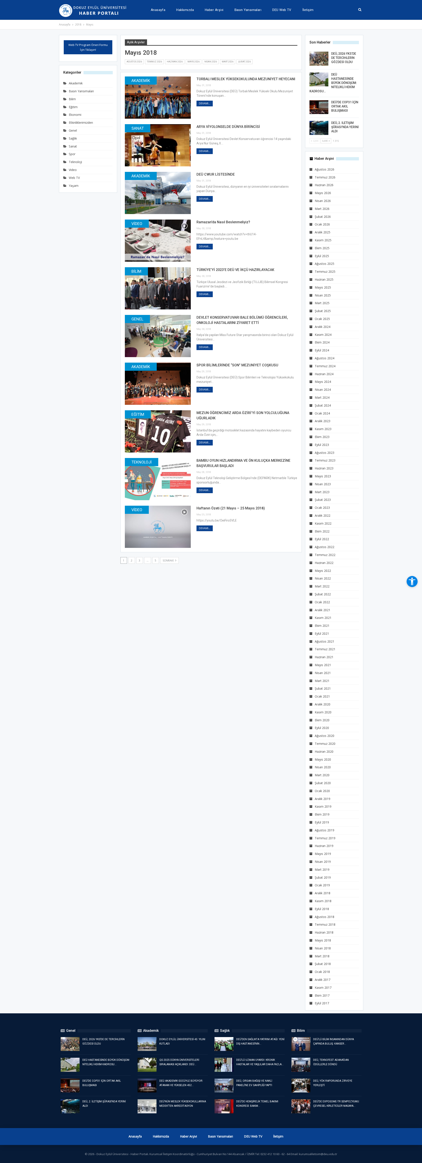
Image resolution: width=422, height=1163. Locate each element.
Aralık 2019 (322, 799)
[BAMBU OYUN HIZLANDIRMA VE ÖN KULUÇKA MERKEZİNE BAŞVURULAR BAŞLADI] (158, 479)
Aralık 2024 (322, 327)
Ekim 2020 (322, 720)
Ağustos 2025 (324, 264)
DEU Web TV (281, 10)
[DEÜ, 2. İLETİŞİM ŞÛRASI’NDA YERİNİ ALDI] (318, 128)
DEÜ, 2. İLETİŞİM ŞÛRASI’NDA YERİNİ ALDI (345, 127)
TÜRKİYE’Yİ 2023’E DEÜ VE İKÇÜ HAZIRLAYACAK (235, 270)
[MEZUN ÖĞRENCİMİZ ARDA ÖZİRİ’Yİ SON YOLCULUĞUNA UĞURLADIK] (158, 431)
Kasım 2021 (323, 618)
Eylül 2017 (322, 1003)
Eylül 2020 (322, 728)
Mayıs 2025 (323, 287)
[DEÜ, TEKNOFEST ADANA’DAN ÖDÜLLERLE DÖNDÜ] (300, 1065)
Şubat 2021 (323, 688)
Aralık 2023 (322, 421)
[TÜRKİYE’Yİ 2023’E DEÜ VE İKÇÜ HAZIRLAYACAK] (158, 288)
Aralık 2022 (322, 515)
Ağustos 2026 (134, 61)
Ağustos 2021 (324, 641)
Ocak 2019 (322, 885)
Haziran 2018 (324, 932)
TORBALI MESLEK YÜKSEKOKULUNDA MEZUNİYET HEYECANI (245, 79)
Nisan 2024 (323, 389)
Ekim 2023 (322, 437)
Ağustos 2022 (324, 547)
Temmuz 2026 (154, 61)
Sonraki (168, 560)
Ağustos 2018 (324, 917)
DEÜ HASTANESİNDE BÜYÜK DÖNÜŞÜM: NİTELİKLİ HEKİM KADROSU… (333, 83)
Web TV (74, 178)
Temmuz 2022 (325, 555)
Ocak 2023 (322, 507)
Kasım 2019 (323, 806)
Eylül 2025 (322, 256)
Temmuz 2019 (325, 838)
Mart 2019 (322, 869)
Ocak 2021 (322, 696)
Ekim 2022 (322, 531)
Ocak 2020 (322, 791)
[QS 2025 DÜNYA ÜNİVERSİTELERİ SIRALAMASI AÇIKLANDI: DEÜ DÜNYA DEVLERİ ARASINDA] (147, 1065)
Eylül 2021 (322, 633)
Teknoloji (141, 462)
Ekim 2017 (322, 995)
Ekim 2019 (322, 814)
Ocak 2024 (322, 413)
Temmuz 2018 (325, 924)
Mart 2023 (322, 492)
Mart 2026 (227, 61)
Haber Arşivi (214, 10)
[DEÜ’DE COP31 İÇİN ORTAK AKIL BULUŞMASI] (318, 107)
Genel (137, 319)
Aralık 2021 (322, 610)
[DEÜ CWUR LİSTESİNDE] (158, 193)
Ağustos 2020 (324, 736)
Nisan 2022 (323, 578)
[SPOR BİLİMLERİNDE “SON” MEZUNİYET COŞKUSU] (158, 384)
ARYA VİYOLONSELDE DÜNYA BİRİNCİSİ (228, 127)
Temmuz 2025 (325, 271)
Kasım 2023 (323, 429)
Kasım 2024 (323, 335)
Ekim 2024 (322, 342)
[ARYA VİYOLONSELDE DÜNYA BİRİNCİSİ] (158, 145)
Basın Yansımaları (248, 10)
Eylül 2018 (322, 909)
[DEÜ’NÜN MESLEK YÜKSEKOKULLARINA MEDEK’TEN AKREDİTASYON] (147, 1106)
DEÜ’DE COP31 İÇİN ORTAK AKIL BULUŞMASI (344, 106)
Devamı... (204, 103)
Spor (72, 154)
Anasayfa (158, 10)
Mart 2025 (322, 303)
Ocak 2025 (322, 319)
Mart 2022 (322, 586)
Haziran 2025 (324, 279)
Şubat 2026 (244, 61)
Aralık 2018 (322, 893)
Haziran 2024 (324, 374)
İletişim (308, 10)
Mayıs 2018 (323, 940)
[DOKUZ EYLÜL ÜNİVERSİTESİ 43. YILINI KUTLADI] (147, 1044)
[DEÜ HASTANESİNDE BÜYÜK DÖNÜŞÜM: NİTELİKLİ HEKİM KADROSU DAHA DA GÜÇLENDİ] (318, 80)
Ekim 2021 (322, 625)
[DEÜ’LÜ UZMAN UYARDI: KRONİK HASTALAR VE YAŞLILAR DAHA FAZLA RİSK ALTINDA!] (224, 1065)
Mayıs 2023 (323, 476)
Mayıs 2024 (323, 382)
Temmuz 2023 (325, 460)
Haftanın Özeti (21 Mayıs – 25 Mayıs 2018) (230, 508)
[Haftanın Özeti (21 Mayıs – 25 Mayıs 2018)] (158, 527)
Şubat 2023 (323, 500)
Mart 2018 (322, 956)
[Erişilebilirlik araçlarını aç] (412, 581)
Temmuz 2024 (325, 366)
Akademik (140, 80)
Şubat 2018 (323, 964)
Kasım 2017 (323, 987)
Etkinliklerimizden (81, 122)
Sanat (137, 128)
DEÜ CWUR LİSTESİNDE (215, 174)
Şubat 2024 (323, 405)
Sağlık (73, 138)
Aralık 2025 (322, 232)
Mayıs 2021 (323, 665)
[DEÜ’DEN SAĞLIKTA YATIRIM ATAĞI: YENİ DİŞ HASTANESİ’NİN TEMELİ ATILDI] (224, 1044)
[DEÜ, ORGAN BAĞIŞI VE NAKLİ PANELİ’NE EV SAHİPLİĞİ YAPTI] (224, 1086)
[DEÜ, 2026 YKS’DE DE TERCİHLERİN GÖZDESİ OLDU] (318, 59)
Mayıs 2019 (323, 854)
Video (136, 223)
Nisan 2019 (323, 862)
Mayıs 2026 (193, 61)
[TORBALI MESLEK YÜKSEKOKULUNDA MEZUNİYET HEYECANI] (158, 97)
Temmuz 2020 (325, 743)
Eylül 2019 (322, 822)
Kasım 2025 (323, 240)
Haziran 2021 (324, 657)
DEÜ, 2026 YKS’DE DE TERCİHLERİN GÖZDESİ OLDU (343, 58)
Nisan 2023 (323, 484)
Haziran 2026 (175, 61)
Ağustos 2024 (324, 358)
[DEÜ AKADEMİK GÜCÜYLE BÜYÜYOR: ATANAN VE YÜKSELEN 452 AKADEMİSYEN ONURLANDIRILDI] (147, 1086)
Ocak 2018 (322, 972)
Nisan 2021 (323, 673)
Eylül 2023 (322, 445)
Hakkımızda (185, 10)
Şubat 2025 (323, 311)
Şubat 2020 (323, 783)
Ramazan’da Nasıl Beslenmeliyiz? (223, 222)
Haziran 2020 (324, 751)
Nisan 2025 (323, 295)
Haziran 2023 (324, 468)
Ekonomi (75, 115)
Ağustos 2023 (324, 453)
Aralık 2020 (322, 704)
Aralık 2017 (322, 980)
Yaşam (73, 186)
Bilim (136, 271)
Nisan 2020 (323, 767)
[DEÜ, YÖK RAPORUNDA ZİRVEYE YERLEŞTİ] (300, 1086)
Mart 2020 (322, 775)
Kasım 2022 (323, 523)
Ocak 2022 (322, 602)
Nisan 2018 (323, 948)
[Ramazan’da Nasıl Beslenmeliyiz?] (158, 241)
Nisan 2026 (210, 61)
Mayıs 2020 (323, 759)
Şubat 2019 (323, 877)
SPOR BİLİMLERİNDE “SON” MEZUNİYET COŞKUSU (237, 365)
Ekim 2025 (322, 248)
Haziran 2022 (324, 563)
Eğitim (137, 414)
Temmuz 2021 (325, 649)
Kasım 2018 (323, 901)
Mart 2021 (322, 681)
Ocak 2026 (322, 224)
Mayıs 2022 (323, 571)
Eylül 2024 (322, 350)
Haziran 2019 (324, 846)
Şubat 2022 (323, 594)
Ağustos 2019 (324, 830)
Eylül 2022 (322, 539)
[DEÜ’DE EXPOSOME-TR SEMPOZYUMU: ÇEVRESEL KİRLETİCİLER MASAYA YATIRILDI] (300, 1106)
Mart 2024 (322, 397)
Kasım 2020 (323, 712)
